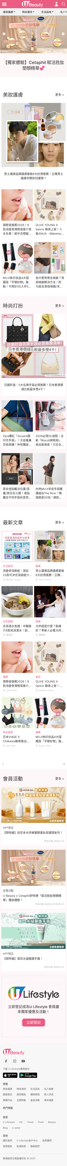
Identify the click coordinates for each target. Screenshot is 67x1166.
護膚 (38, 565)
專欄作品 (7, 1100)
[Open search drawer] (63, 4)
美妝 (38, 676)
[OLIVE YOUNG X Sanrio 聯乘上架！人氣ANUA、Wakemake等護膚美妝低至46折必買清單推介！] (50, 657)
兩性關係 (21, 1094)
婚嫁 (38, 621)
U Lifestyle (9, 1122)
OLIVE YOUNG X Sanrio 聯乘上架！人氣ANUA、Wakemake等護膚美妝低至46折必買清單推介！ (50, 233)
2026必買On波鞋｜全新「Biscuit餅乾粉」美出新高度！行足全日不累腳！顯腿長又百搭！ (50, 444)
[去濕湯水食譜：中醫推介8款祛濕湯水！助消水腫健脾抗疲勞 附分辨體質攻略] (17, 601)
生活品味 (46, 11)
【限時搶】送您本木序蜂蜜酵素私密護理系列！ (33, 832)
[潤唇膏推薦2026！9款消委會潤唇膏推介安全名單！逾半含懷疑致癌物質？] (17, 657)
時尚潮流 (27, 11)
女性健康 (8, 621)
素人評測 (48, 1094)
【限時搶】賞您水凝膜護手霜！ (23, 958)
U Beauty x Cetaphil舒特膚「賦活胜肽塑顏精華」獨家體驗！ (32, 898)
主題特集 (21, 1100)
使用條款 (7, 1146)
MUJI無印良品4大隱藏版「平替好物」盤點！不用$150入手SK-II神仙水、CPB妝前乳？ (17, 286)
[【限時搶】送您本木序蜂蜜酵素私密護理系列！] (33, 805)
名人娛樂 (48, 1088)
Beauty (52, 1122)
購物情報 (35, 1094)
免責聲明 (47, 1140)
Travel (30, 1122)
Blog (5, 1127)
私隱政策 (21, 1146)
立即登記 (33, 1022)
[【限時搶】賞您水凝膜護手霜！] (33, 931)
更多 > (59, 94)
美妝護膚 (8, 11)
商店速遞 (8, 732)
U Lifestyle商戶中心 (27, 1140)
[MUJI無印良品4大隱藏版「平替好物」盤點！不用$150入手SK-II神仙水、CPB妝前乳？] (50, 712)
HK (21, 1122)
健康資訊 (7, 1094)
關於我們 (7, 1140)
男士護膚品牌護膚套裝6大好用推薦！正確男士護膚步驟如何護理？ (50, 575)
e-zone (16, 1127)
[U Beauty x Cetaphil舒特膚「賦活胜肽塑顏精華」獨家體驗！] (33, 868)
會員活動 (35, 1100)
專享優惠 (48, 1100)
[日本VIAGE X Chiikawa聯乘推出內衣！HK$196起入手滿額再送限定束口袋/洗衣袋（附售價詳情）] (17, 712)
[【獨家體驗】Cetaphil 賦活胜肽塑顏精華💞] (33, 34)
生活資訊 (8, 565)
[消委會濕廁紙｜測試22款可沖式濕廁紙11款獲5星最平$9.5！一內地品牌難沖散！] (17, 546)
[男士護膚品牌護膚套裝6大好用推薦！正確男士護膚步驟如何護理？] (50, 546)
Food (41, 1122)
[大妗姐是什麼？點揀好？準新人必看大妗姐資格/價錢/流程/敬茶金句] (50, 601)
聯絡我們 (35, 1146)
